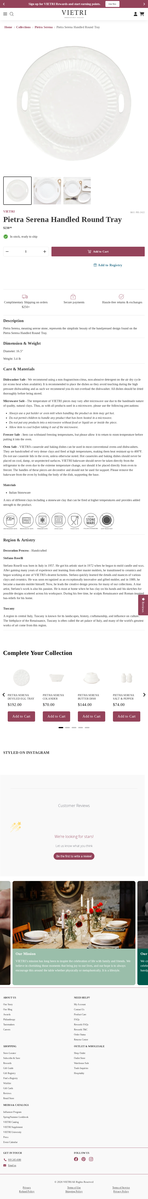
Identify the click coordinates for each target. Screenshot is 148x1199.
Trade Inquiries (81, 1068)
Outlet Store (79, 1058)
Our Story (8, 1004)
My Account (80, 1004)
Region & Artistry (19, 540)
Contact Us (79, 1009)
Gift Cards (8, 1088)
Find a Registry (10, 1078)
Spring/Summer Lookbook (15, 1117)
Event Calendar (10, 1142)
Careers (6, 1029)
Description (13, 320)
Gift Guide (8, 1068)
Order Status (80, 1034)
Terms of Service (121, 1187)
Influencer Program (12, 1112)
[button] (17, 191)
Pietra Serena (44, 27)
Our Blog (7, 1009)
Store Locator (9, 1053)
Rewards (7, 1063)
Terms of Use (74, 1187)
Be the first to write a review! (74, 856)
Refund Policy (26, 1191)
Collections (24, 27)
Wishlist (7, 1083)
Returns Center (81, 1039)
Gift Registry (9, 1073)
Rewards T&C (80, 1029)
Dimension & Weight (22, 343)
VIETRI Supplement (13, 1127)
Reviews (7, 1093)
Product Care (80, 1014)
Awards (7, 1014)
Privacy (27, 1187)
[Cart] (142, 14)
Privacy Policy (121, 1191)
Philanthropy (9, 1019)
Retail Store (8, 1098)
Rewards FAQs (81, 1024)
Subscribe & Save (11, 1058)
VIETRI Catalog (11, 1122)
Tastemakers (9, 1024)
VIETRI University (12, 1132)
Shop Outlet (79, 1053)
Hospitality (79, 1073)
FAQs (77, 1019)
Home (8, 27)
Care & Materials (18, 369)
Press (5, 1137)
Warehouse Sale (81, 1063)
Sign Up (115, 4)
